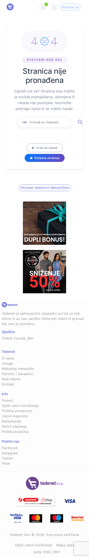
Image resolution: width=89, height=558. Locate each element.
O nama (8, 358)
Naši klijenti (11, 379)
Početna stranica (46, 158)
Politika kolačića (15, 431)
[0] (42, 8)
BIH (57, 552)
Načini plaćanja (14, 426)
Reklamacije (11, 421)
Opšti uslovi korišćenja (20, 405)
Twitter (7, 458)
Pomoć (7, 400)
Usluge (7, 363)
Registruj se (70, 7)
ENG (47, 552)
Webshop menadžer (18, 368)
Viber (6, 463)
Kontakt (8, 384)
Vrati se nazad (46, 148)
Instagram (10, 453)
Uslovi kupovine (15, 416)
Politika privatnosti (17, 411)
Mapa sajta (65, 545)
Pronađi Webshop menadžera (44, 188)
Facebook (10, 448)
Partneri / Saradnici (17, 374)
